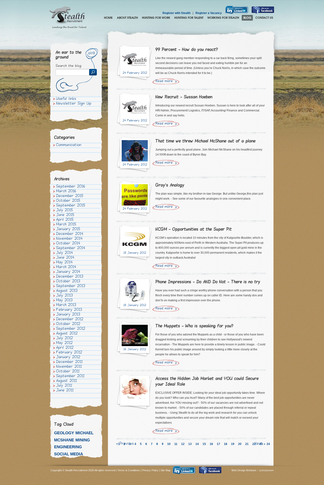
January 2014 (68, 272)
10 (169, 444)
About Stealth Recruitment (127, 18)
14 (197, 444)
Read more (164, 81)
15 (204, 444)
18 (225, 444)
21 (247, 444)
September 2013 (70, 286)
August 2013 (67, 291)
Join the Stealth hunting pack (223, 18)
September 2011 (70, 376)
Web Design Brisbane (244, 470)
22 (254, 444)
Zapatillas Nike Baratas (16, 439)
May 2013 (64, 300)
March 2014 (66, 267)
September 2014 (70, 248)
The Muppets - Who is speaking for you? (194, 326)
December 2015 (69, 196)
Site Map (166, 470)
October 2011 (67, 372)
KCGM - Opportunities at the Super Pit (193, 229)
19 (232, 444)
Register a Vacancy (208, 13)
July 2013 (64, 296)
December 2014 (69, 234)
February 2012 (69, 353)
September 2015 (70, 206)
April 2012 (65, 348)
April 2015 (65, 220)
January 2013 (68, 315)
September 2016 (70, 187)
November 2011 (69, 367)
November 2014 (69, 239)
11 (175, 444)
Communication (68, 145)
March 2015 (66, 225)
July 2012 (64, 338)
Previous (126, 444)
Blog (247, 18)
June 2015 (65, 215)
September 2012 (70, 329)
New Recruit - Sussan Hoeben (183, 97)
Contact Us (264, 18)
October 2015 (68, 201)
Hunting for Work (156, 18)
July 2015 (64, 210)
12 (183, 444)
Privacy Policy (150, 470)
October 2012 (68, 324)
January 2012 (68, 357)
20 (239, 444)
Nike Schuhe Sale (45, 439)
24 (268, 444)
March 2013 (66, 305)
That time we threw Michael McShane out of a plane (205, 141)
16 (211, 444)
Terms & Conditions (128, 470)
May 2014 (64, 263)
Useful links (66, 99)
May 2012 (64, 343)
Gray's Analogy (169, 185)
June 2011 (65, 391)
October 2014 (68, 244)
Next (259, 444)
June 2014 (65, 258)
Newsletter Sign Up (73, 104)
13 (190, 444)
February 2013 (69, 310)
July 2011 (64, 386)
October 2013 (68, 281)
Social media (68, 454)
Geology (64, 433)
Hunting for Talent (189, 18)
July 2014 (64, 253)
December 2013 (69, 277)
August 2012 (67, 334)
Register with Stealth (176, 13)
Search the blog (68, 66)
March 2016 (66, 191)
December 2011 (69, 362)
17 (218, 444)
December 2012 (69, 319)
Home (108, 18)
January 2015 (68, 229)
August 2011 (66, 381)
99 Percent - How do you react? (186, 50)
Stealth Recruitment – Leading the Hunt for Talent (68, 18)
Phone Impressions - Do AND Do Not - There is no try (207, 282)
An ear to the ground (68, 55)
